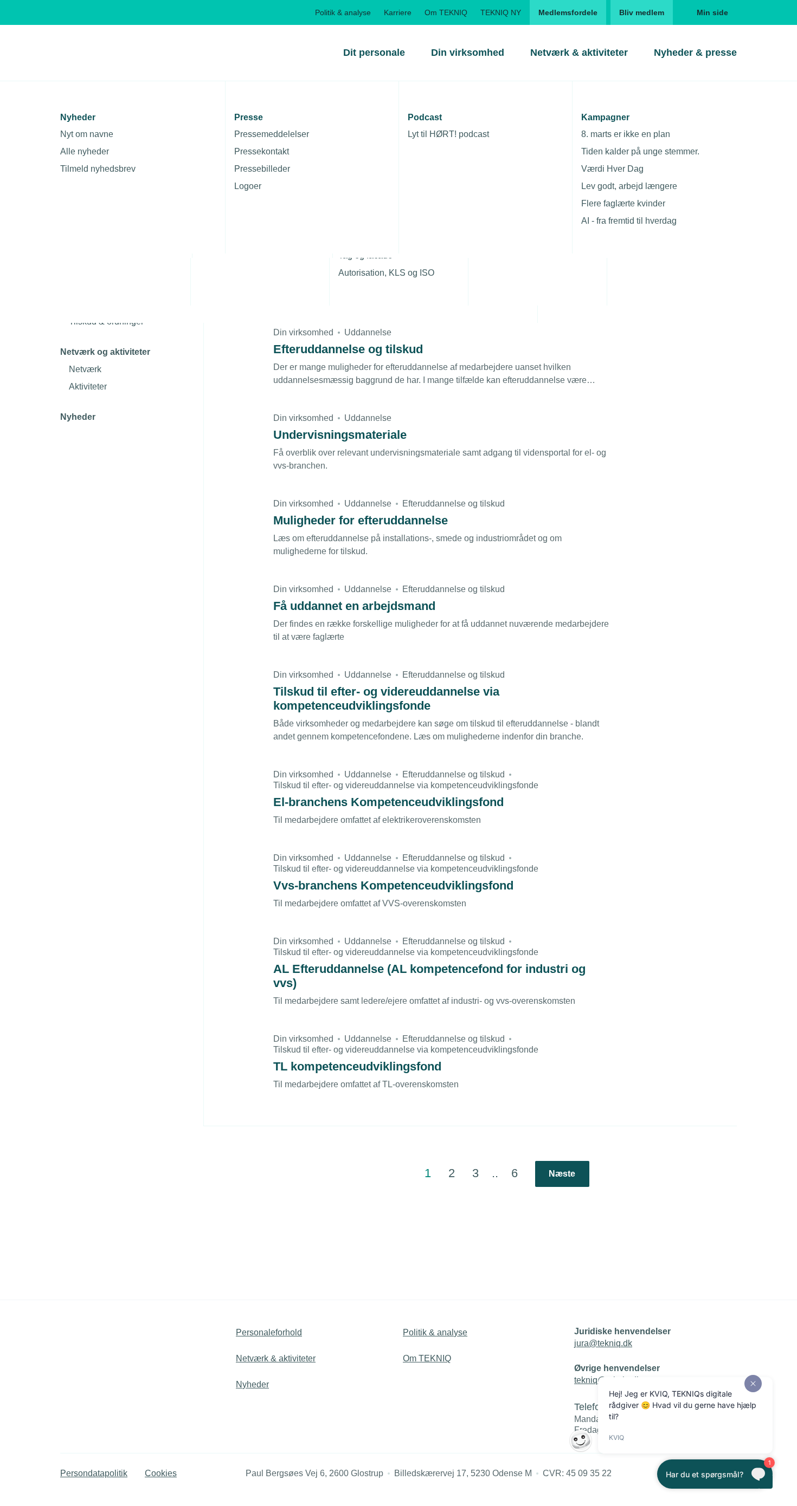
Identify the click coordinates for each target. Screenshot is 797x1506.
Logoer (247, 186)
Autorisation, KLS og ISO (386, 272)
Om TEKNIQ (446, 12)
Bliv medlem (641, 12)
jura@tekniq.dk (603, 1343)
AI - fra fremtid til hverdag (629, 220)
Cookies (161, 1473)
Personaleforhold (269, 1332)
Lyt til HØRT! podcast (448, 134)
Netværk (85, 369)
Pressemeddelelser (271, 134)
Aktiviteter (88, 386)
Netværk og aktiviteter (105, 351)
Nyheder (77, 416)
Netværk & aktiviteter (579, 52)
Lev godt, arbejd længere (629, 186)
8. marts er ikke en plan (625, 134)
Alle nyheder (84, 151)
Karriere (398, 12)
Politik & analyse (343, 12)
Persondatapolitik (93, 1473)
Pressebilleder (262, 168)
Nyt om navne (86, 134)
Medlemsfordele (567, 12)
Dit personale (374, 52)
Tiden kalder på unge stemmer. (640, 151)
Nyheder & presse (695, 52)
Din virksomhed (467, 52)
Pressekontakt (261, 151)
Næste (562, 1173)
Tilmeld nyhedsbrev (98, 168)
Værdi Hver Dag (612, 168)
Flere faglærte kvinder (623, 203)
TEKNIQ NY (500, 12)
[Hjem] (104, 52)
